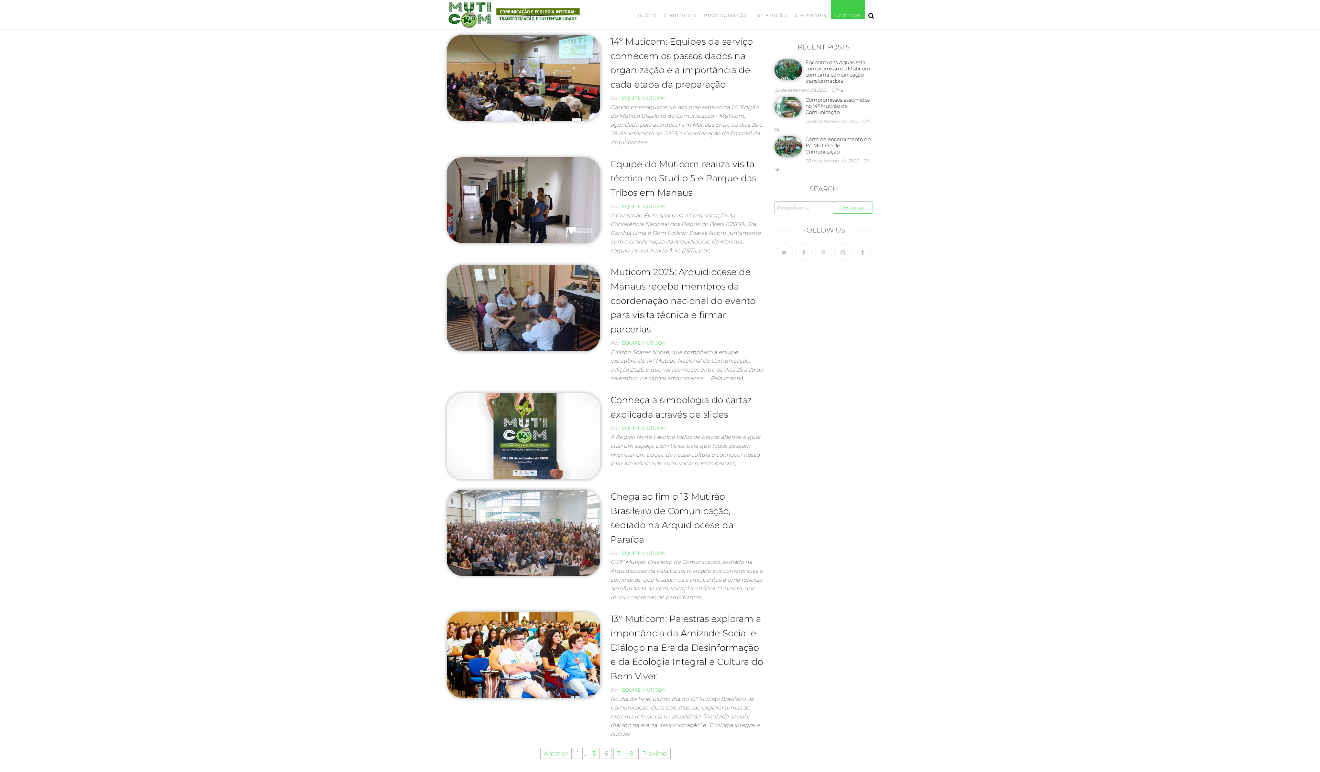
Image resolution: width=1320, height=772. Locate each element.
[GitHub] (843, 252)
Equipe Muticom (644, 98)
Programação (726, 15)
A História (811, 15)
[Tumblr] (862, 252)
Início (647, 15)
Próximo (654, 753)
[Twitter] (784, 252)
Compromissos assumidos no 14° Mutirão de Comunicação (837, 105)
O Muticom (680, 15)
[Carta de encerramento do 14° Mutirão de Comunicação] (788, 146)
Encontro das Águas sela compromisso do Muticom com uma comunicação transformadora (837, 71)
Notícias (847, 15)
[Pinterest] (823, 252)
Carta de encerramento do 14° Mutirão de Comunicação (838, 145)
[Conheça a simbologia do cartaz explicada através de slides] (523, 435)
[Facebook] (804, 252)
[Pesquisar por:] (823, 207)
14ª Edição (771, 15)
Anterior (556, 753)
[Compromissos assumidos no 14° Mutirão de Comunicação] (788, 106)
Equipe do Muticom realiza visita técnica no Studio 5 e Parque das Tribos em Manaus (683, 178)
